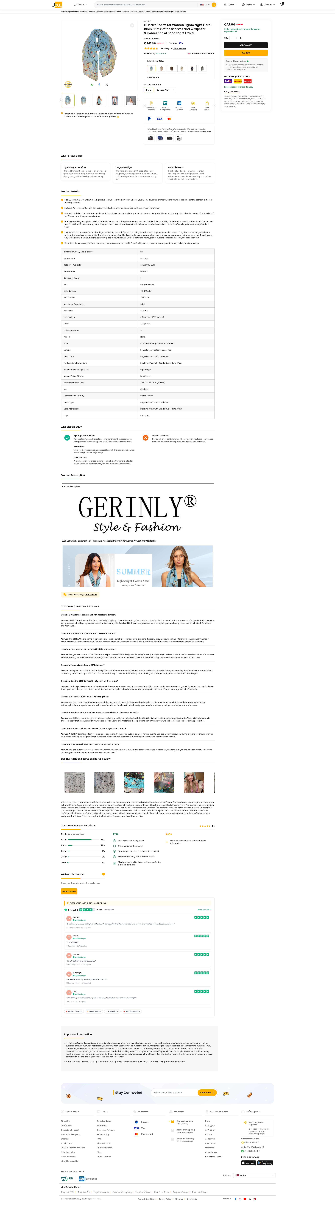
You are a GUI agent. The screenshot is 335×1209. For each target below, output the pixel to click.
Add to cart (245, 45)
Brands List (102, 1125)
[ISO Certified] (86, 1178)
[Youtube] (245, 1199)
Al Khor (208, 1134)
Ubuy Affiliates (104, 1156)
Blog (99, 1152)
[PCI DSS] (67, 1179)
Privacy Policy (165, 1199)
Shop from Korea (142, 1192)
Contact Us (66, 1125)
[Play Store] (265, 1163)
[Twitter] (250, 1199)
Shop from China (161, 1192)
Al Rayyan (210, 1125)
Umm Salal (210, 1143)
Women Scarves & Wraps (118, 11)
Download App (104, 1121)
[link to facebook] (99, 85)
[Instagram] (240, 1199)
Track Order (66, 1143)
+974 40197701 (251, 1142)
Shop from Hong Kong (122, 1192)
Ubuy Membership (69, 1161)
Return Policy (103, 1134)
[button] (230, 4)
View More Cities (213, 1156)
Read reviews (203, 910)
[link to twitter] (106, 85)
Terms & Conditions (146, 1199)
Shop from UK (84, 1192)
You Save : (173, 43)
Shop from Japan (101, 1192)
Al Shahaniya (211, 1152)
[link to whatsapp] (92, 85)
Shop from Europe (199, 1192)
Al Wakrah (210, 1130)
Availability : (150, 53)
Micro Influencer (68, 1156)
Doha (207, 1121)
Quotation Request (70, 1130)
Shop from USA (67, 1192)
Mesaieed (209, 1147)
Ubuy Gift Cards (104, 1147)
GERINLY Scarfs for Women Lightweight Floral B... (166, 11)
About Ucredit (103, 1143)
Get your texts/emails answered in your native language (259, 1131)
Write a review (69, 891)
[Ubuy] (57, 4)
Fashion (75, 11)
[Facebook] (236, 1199)
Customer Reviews (106, 1130)
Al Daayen (210, 1139)
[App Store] (249, 1163)
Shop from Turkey (180, 1192)
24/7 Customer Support (256, 1123)
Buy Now (207, 131)
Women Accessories (97, 11)
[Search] (214, 4)
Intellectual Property (70, 1134)
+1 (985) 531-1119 (252, 1151)
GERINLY (147, 21)
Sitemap (65, 1139)
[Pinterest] (254, 1199)
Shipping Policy (68, 1152)
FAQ (99, 1139)
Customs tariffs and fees (73, 1147)
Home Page (66, 11)
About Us (65, 1121)
